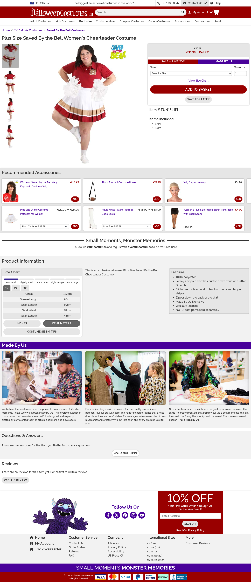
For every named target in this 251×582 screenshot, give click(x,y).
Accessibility (116, 551)
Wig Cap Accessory (195, 182)
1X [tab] (6, 288)
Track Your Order (48, 549)
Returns (74, 551)
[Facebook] (108, 515)
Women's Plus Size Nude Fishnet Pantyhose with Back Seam (208, 211)
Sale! (217, 21)
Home (40, 537)
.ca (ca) (151, 543)
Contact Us (195, 3)
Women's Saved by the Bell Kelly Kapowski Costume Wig (39, 184)
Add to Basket (198, 89)
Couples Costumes (132, 21)
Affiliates (113, 543)
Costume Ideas (105, 21)
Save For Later (198, 99)
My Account (44, 543)
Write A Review (15, 480)
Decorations (202, 21)
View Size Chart (198, 80)
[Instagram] (133, 515)
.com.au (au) (154, 555)
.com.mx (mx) (155, 559)
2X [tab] (16, 288)
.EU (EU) (40, 3)
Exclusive (85, 21)
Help (218, 3)
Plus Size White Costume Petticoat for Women (34, 211)
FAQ (71, 555)
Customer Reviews (198, 543)
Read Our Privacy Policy (190, 530)
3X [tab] (25, 288)
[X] (116, 515)
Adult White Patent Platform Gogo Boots (118, 211)
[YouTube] (141, 515)
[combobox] (137, 12)
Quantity (239, 67)
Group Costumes (159, 21)
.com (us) (152, 551)
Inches (22, 323)
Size (153, 67)
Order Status (77, 547)
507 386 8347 (170, 3)
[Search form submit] (182, 12)
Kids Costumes (65, 21)
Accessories (182, 21)
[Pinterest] (125, 515)
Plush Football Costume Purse (119, 182)
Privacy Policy (117, 547)
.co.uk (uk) (153, 547)
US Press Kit (115, 555)
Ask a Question (125, 453)
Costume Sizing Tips (42, 331)
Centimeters (61, 323)
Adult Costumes (40, 21)
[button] (200, 12)
